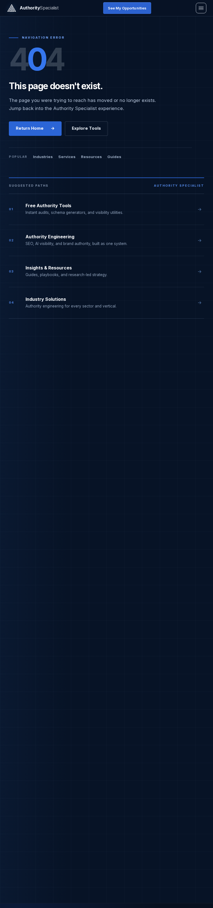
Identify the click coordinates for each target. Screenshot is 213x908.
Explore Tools (86, 128)
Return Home (35, 128)
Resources (91, 156)
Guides (114, 156)
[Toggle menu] (201, 8)
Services (66, 156)
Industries (43, 156)
